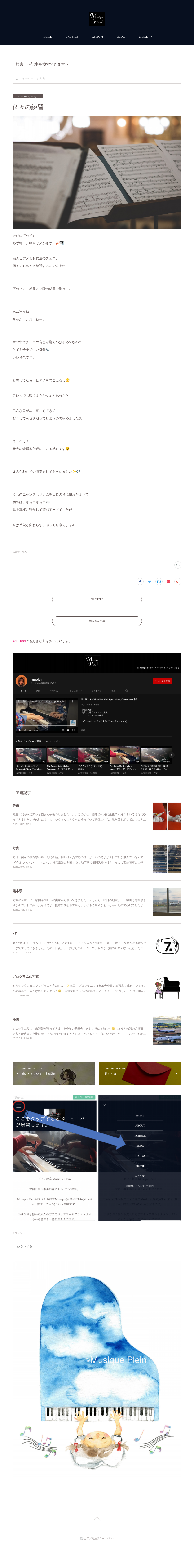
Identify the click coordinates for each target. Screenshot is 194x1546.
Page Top (97, 1519)
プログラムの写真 (26, 976)
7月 (15, 933)
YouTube (19, 640)
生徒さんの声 (97, 621)
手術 (16, 805)
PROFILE (72, 37)
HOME (47, 37)
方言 (16, 847)
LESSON (97, 37)
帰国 (16, 1019)
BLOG (121, 37)
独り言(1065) (20, 552)
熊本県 (17, 890)
